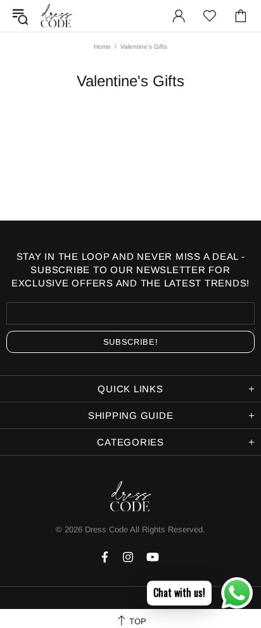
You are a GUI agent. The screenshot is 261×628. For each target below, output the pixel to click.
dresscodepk (56, 16)
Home (102, 46)
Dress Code (106, 529)
